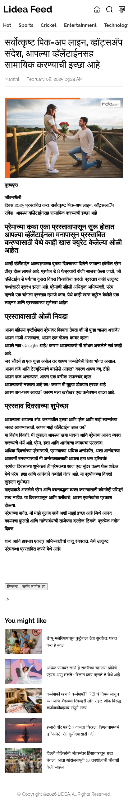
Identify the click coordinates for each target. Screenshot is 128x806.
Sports (26, 25)
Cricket (49, 25)
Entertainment (80, 25)
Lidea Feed (27, 9)
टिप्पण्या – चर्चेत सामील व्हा (26, 586)
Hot (7, 25)
